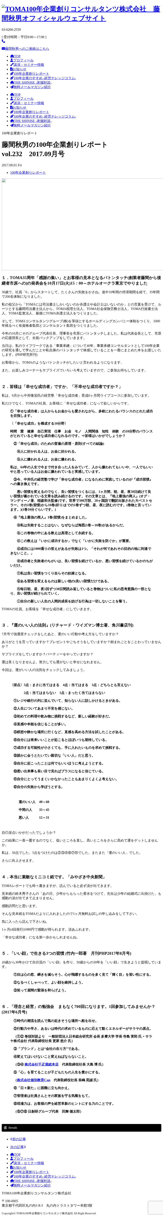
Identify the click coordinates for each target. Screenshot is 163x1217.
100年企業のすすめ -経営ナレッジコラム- (45, 78)
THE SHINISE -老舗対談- (32, 82)
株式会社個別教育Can (33, 1080)
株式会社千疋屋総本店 (42, 1064)
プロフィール (23, 60)
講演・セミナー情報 (29, 65)
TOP (17, 56)
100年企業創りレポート (31, 73)
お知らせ (19, 69)
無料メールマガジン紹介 (32, 87)
